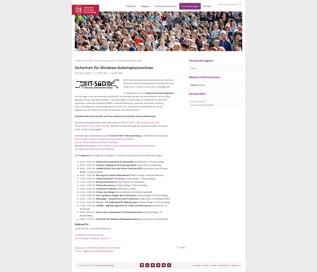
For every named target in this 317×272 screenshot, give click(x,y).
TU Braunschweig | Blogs (105, 265)
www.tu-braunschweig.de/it (202, 105)
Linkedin (147, 265)
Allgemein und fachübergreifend (98, 251)
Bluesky (158, 265)
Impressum (235, 265)
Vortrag (88, 60)
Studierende (104, 247)
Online (193, 68)
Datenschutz (223, 265)
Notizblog (196, 265)
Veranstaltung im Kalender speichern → (93, 238)
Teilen (182, 247)
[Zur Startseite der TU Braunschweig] (85, 9)
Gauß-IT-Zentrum (198, 101)
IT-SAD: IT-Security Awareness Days (143, 122)
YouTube (164, 265)
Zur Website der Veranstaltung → (90, 235)
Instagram (142, 265)
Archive (205, 265)
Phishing (119, 178)
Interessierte (92, 247)
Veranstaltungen (190, 6)
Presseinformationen (166, 6)
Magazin (145, 6)
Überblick (131, 6)
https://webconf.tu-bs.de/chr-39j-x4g (92, 126)
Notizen (207, 6)
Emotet (99, 202)
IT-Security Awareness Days (129, 60)
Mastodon (153, 265)
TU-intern (115, 247)
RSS (169, 265)
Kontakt (214, 265)
